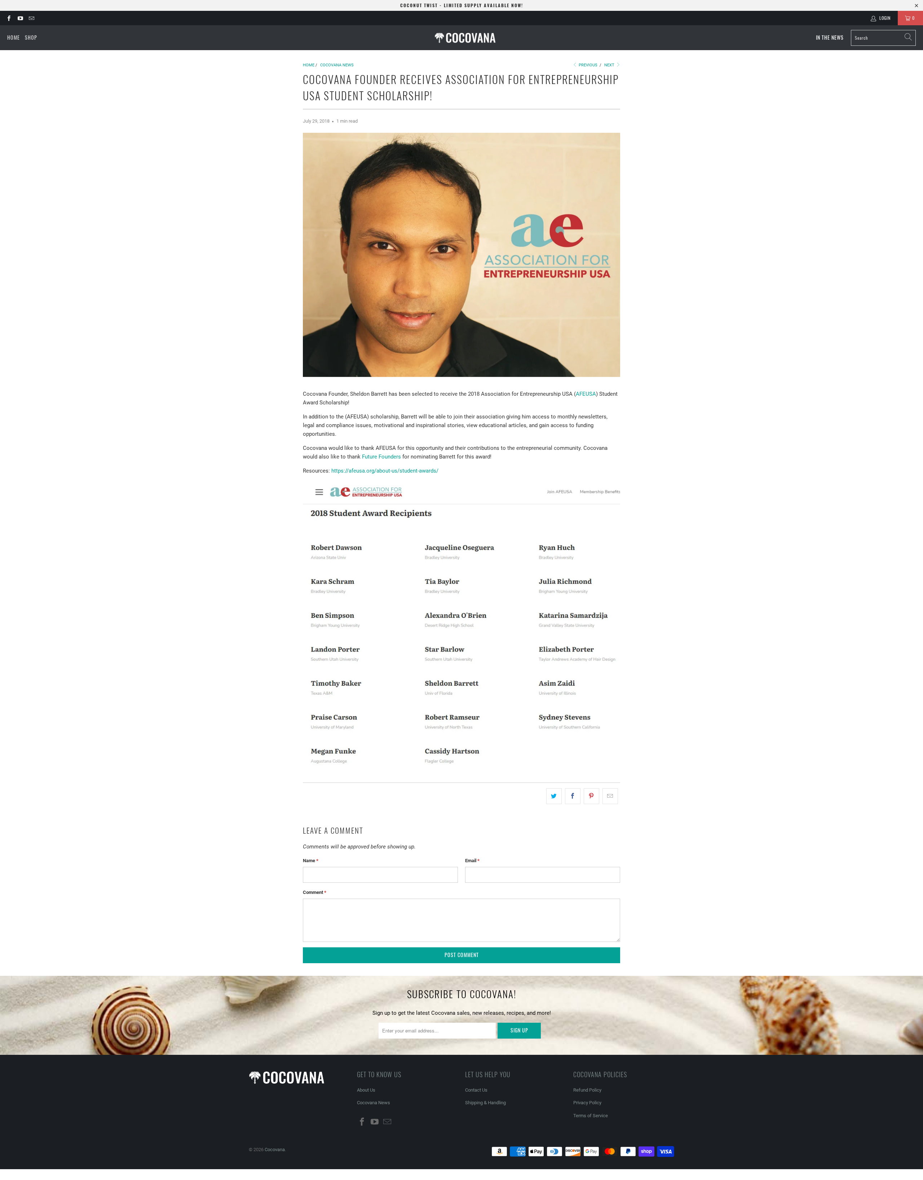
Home (13, 37)
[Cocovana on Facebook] (8, 18)
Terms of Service (590, 1115)
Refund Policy (587, 1090)
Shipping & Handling (485, 1102)
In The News (830, 37)
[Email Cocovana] (31, 18)
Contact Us (476, 1090)
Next (609, 65)
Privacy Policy (587, 1102)
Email (472, 860)
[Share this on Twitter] (554, 796)
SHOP (31, 37)
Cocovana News (373, 1102)
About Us (366, 1090)
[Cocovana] (465, 37)
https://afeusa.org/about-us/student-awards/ (384, 471)
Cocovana (275, 1149)
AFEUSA (586, 394)
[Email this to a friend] (610, 796)
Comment (314, 892)
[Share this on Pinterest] (591, 796)
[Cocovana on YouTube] (20, 18)
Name (310, 860)
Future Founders (381, 456)
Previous (587, 65)
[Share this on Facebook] (572, 796)
